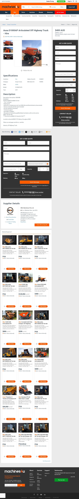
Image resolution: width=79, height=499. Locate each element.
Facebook (15, 131)
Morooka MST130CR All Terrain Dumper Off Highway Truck (41, 247)
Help (45, 475)
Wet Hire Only (17, 175)
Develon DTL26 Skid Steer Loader (24, 398)
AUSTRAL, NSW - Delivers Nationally (13, 36)
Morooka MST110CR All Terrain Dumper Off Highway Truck (9, 435)
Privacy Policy (44, 185)
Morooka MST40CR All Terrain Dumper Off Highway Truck (9, 285)
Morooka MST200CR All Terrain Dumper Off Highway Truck (41, 323)
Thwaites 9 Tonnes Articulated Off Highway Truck (9, 398)
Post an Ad (61, 1)
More (7, 19)
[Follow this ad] (4, 269)
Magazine (32, 477)
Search (71, 7)
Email (28, 131)
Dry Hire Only (25, 174)
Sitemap (40, 497)
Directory (50, 12)
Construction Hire (26, 16)
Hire (15, 12)
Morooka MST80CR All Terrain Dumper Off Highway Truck (41, 398)
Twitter (22, 131)
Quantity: (29, 169)
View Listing (11, 268)
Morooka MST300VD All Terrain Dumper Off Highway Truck (9, 247)
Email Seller (11, 219)
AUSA (16, 84)
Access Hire (9, 16)
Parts (23, 12)
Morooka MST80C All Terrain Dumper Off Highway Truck (25, 435)
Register (31, 475)
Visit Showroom (46, 461)
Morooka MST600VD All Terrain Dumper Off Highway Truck (25, 247)
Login (31, 473)
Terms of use (24, 497)
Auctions (32, 12)
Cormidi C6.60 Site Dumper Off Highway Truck (25, 323)
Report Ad (74, 24)
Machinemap (47, 497)
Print (68, 24)
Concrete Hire (17, 16)
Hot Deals (61, 12)
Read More (23, 222)
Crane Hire (34, 16)
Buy (6, 12)
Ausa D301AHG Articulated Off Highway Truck (40, 285)
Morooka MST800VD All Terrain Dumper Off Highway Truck (9, 360)
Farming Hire (50, 16)
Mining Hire (73, 16)
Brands (41, 12)
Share (62, 24)
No (24, 178)
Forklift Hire (58, 16)
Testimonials (32, 482)
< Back (3, 24)
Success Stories (31, 485)
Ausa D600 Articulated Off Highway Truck (39, 360)
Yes (17, 178)
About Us (31, 479)
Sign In (70, 1)
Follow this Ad (27, 70)
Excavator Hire (42, 16)
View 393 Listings (41, 225)
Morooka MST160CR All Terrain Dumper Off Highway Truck (25, 360)
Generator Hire (66, 16)
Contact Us (47, 473)
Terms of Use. (34, 186)
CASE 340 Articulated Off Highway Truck (23, 285)
